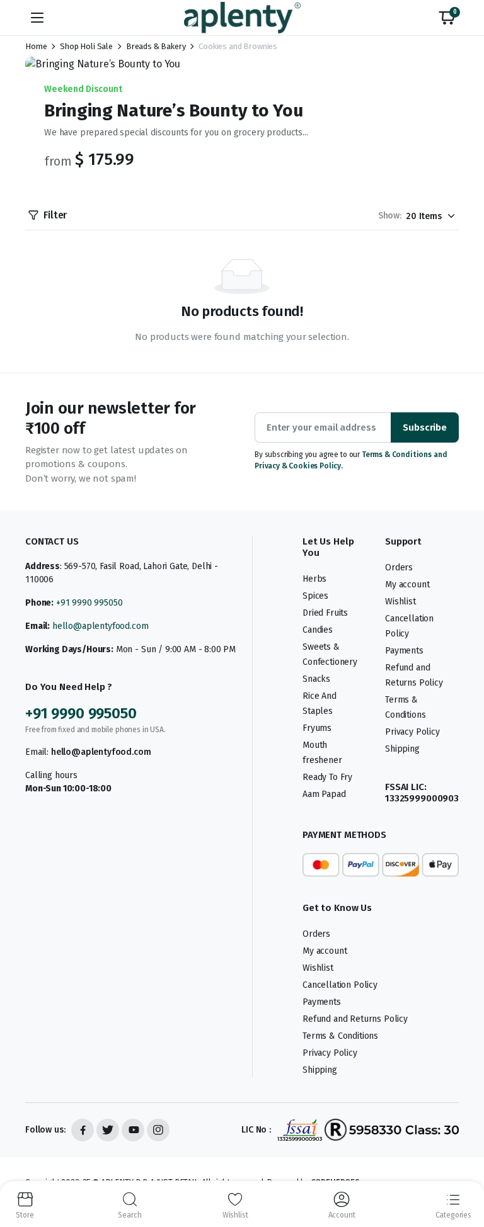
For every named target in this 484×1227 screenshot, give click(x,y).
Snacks (316, 679)
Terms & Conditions (340, 1036)
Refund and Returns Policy (355, 1019)
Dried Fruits (325, 613)
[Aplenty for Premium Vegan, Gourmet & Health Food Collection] (242, 17)
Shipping (402, 749)
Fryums (316, 728)
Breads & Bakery (156, 46)
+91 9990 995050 (89, 602)
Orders (399, 567)
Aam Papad (324, 794)
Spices (315, 596)
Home (36, 46)
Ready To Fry (327, 777)
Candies (317, 630)
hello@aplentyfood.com (100, 626)
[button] (447, 18)
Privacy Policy (412, 732)
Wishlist (400, 601)
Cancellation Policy (339, 985)
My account (407, 584)
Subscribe (425, 427)
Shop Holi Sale (86, 46)
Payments (404, 650)
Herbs (314, 579)
